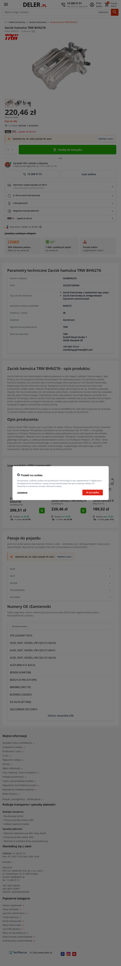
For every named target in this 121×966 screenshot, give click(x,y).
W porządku (92, 492)
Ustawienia (22, 492)
